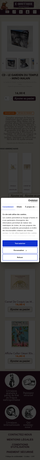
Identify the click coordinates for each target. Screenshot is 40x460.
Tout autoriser (20, 243)
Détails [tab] (19, 207)
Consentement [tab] (7, 207)
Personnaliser (19, 250)
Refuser (20, 257)
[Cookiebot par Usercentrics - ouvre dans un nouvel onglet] (28, 200)
